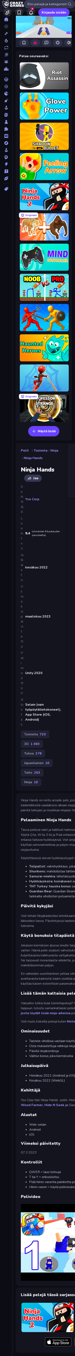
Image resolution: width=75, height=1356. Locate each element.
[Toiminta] (6, 164)
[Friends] (7, 12)
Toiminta (41, 450)
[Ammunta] (6, 86)
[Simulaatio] (6, 150)
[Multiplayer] (6, 61)
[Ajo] (6, 79)
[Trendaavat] (6, 40)
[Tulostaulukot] (6, 68)
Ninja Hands (33, 458)
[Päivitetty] (6, 47)
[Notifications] (31, 12)
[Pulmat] (6, 128)
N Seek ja (60, 1105)
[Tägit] (6, 189)
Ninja (54, 450)
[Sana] (6, 136)
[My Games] (19, 12)
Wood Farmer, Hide (36, 1105)
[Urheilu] (6, 178)
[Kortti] (6, 114)
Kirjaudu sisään (54, 12)
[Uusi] (6, 33)
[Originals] (6, 54)
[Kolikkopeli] (6, 107)
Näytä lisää (47, 431)
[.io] (6, 93)
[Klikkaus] (6, 100)
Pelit (25, 450)
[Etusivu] (6, 19)
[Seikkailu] (6, 143)
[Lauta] (6, 121)
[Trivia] (6, 171)
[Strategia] (6, 157)
